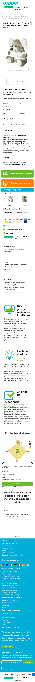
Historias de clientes (8, 618)
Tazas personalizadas (9, 590)
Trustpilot (19, 7)
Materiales (5, 603)
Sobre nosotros (6, 613)
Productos (5, 605)
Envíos (3, 550)
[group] (17, 53)
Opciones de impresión (9, 600)
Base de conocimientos (11, 597)
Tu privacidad (6, 546)
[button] (2, 82)
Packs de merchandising (10, 595)
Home (3, 14)
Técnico (4, 607)
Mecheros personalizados (10, 585)
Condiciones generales (9, 543)
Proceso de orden (7, 553)
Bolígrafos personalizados (10, 574)
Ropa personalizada (8, 588)
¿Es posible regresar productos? (12, 555)
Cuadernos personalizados (10, 578)
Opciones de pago (7, 548)
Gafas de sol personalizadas (11, 581)
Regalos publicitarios (11, 568)
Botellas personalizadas (10, 576)
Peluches (17, 16)
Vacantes (4, 620)
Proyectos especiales (9, 592)
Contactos (7, 646)
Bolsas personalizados (9, 572)
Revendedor (5, 622)
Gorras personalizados (9, 583)
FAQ (3, 625)
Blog (3, 615)
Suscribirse (28, 662)
